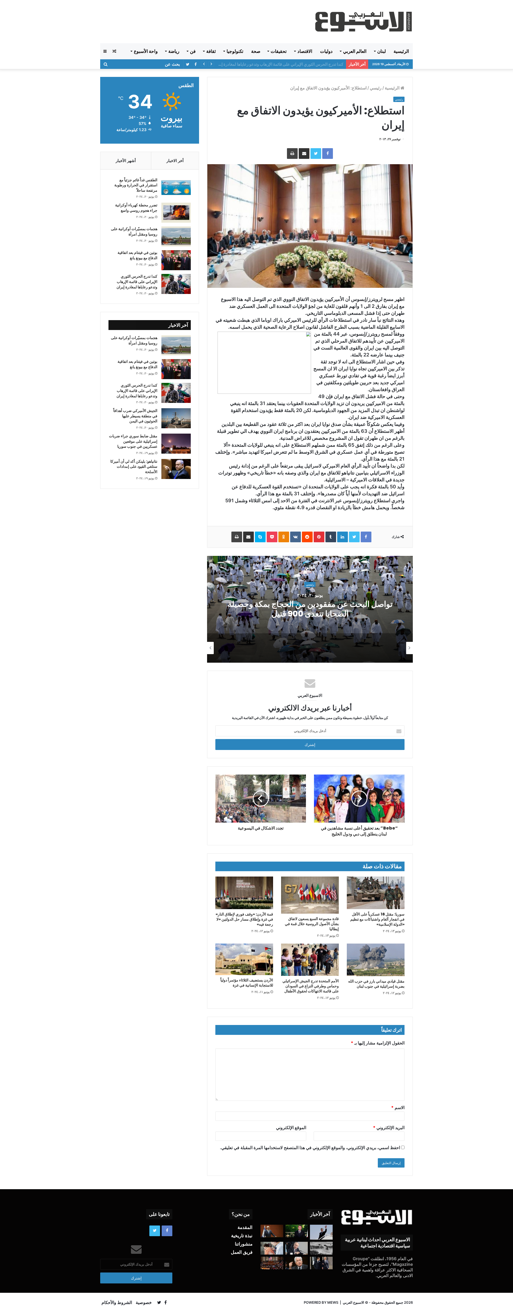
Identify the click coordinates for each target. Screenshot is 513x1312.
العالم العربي (355, 51)
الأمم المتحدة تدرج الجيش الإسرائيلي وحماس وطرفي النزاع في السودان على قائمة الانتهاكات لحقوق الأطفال (310, 986)
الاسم (398, 1107)
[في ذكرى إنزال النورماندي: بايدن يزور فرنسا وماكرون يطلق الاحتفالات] (321, 1263)
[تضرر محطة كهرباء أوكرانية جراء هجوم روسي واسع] (176, 213)
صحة (255, 51)
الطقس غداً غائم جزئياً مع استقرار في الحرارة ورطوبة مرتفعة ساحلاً (135, 185)
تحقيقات (279, 51)
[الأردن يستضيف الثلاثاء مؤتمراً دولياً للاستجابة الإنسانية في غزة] (244, 959)
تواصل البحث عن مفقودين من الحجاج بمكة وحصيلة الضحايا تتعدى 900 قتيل (310, 609)
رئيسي (376, 88)
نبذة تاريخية (241, 1235)
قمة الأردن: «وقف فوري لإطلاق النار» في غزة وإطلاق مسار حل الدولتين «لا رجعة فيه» (244, 919)
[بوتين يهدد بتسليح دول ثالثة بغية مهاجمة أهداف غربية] (296, 1248)
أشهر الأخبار (126, 160)
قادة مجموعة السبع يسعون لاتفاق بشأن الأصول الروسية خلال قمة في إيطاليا (312, 924)
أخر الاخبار (175, 160)
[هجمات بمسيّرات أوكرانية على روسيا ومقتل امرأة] (176, 236)
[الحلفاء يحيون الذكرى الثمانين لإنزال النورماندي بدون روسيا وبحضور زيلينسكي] (321, 1248)
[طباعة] (292, 153)
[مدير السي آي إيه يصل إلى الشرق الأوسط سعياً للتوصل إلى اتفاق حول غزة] (296, 1263)
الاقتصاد (304, 51)
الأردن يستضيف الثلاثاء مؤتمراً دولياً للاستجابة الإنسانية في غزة (246, 982)
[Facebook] (327, 153)
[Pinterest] (319, 537)
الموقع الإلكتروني (291, 1127)
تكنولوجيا (235, 51)
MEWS (332, 1302)
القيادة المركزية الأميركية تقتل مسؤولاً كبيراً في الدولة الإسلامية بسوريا (285, 64)
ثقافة (211, 51)
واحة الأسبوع (146, 51)
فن (193, 51)
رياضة (173, 51)
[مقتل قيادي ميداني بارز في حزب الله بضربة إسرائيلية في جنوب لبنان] (376, 960)
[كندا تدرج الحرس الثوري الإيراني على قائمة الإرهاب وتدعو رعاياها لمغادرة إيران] (176, 284)
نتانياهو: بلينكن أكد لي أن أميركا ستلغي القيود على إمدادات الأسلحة (133, 466)
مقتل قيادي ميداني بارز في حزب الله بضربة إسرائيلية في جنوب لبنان (376, 984)
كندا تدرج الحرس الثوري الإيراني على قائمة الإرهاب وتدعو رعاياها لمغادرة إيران (136, 281)
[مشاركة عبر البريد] (304, 153)
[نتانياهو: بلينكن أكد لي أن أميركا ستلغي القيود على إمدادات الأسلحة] (176, 469)
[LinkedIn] (342, 537)
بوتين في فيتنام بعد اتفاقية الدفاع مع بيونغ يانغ (137, 255)
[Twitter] (315, 153)
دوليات (326, 51)
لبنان (381, 51)
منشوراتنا (243, 1244)
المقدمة (245, 1227)
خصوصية (144, 1302)
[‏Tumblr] (330, 537)
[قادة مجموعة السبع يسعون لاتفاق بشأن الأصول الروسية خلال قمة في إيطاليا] (310, 895)
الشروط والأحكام (117, 1302)
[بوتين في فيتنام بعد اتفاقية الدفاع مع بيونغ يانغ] (176, 260)
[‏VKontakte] (295, 537)
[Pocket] (272, 537)
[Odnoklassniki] (283, 537)
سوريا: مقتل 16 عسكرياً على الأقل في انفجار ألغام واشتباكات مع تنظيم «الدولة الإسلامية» (377, 919)
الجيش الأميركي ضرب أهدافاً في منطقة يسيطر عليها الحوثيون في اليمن (135, 416)
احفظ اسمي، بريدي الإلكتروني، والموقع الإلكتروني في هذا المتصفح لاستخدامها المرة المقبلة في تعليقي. (310, 1147)
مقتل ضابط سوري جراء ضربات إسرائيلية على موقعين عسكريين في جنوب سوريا (133, 441)
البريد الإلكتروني (389, 1127)
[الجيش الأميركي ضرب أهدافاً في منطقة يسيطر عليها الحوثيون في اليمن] (176, 418)
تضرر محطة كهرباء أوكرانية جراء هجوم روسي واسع (136, 207)
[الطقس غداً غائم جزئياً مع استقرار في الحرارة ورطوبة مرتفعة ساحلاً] (176, 188)
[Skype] (260, 537)
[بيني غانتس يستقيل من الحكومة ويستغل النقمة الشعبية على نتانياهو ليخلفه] (272, 1231)
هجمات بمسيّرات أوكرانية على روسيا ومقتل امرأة (134, 231)
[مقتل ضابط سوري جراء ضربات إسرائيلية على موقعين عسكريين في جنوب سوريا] (176, 444)
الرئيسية (401, 51)
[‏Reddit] (307, 537)
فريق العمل (241, 1252)
